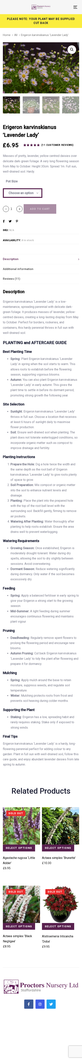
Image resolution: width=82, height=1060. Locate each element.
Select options (19, 847)
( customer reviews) (57, 145)
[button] (19, 209)
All (15, 35)
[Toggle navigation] (65, 7)
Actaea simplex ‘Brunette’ (59, 858)
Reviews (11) (11, 278)
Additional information (18, 269)
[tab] (41, 259)
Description (10, 259)
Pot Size (12, 181)
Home (6, 35)
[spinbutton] (12, 208)
